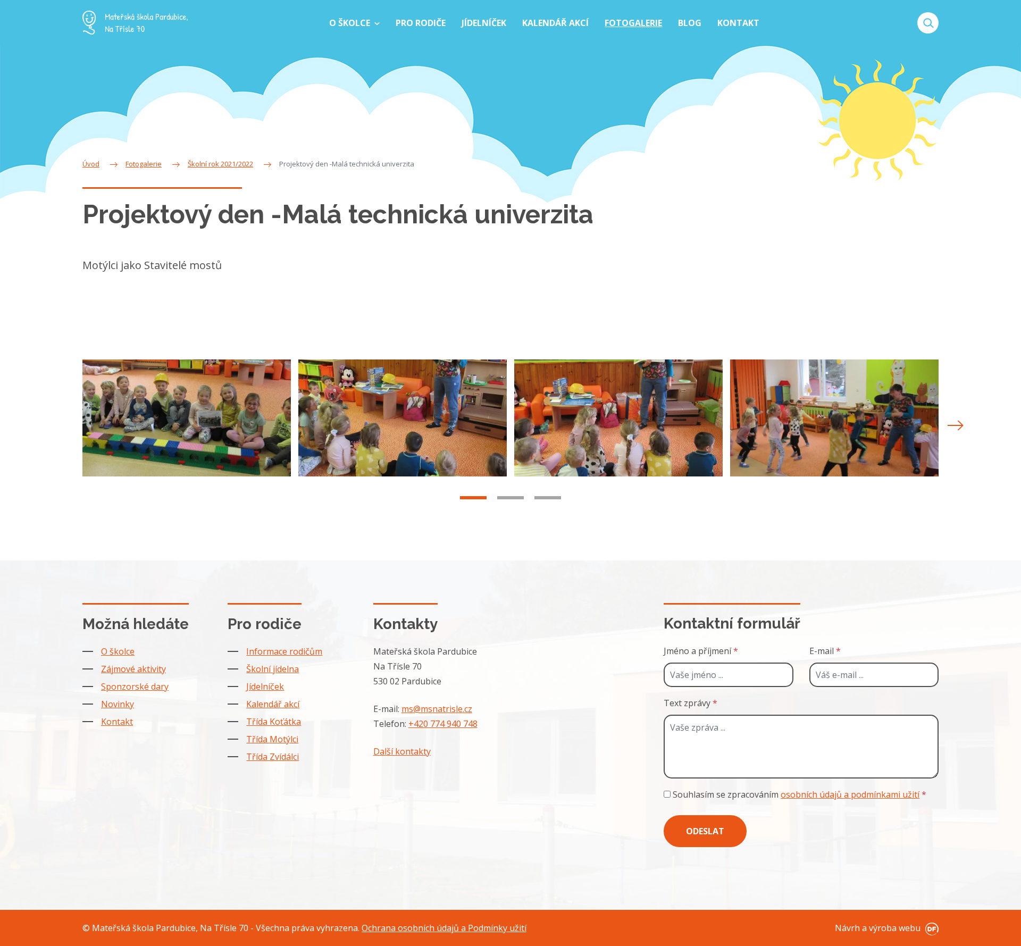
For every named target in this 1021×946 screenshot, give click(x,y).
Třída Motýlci (272, 739)
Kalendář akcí (272, 704)
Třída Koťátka (273, 721)
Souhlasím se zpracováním (798, 794)
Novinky (117, 704)
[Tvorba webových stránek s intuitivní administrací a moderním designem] (931, 928)
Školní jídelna (272, 669)
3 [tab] (547, 497)
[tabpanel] (187, 418)
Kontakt (117, 721)
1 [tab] (473, 497)
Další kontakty (402, 751)
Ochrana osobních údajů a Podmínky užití (444, 928)
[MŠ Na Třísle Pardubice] (135, 23)
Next (955, 425)
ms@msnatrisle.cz (436, 709)
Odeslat (705, 831)
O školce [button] (350, 23)
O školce (118, 651)
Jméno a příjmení (701, 651)
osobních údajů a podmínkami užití (850, 794)
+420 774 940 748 (443, 724)
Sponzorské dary (135, 686)
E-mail (825, 651)
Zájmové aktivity (133, 669)
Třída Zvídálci (272, 757)
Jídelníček (265, 686)
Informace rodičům (284, 651)
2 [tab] (510, 497)
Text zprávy (690, 703)
